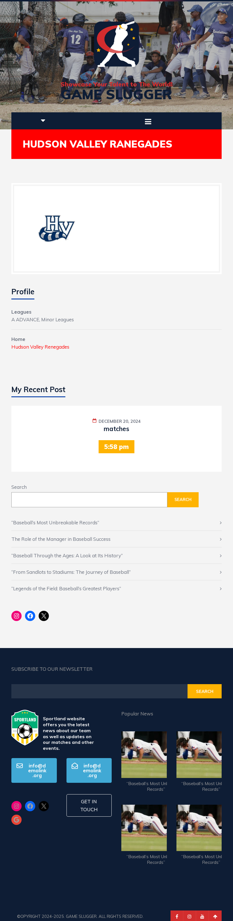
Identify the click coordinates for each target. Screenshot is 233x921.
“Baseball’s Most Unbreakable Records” (55, 522)
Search (19, 487)
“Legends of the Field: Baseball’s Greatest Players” (66, 588)
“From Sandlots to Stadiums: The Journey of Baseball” (71, 572)
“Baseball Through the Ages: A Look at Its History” (67, 555)
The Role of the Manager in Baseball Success (61, 539)
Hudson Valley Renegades (40, 347)
